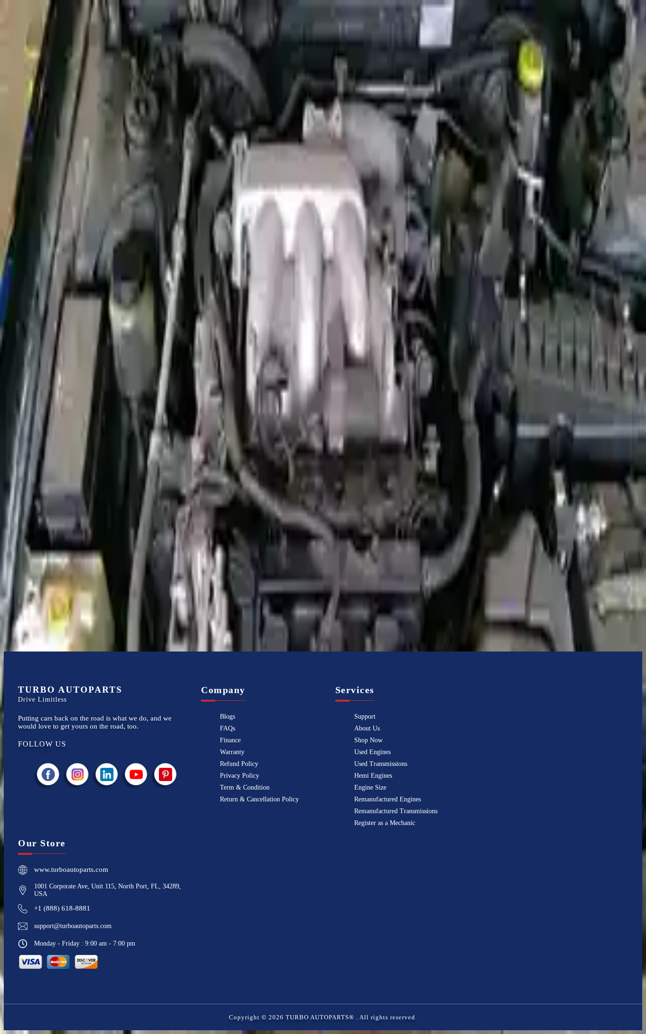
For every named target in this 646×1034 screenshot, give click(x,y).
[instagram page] (77, 774)
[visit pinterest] (165, 774)
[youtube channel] (136, 774)
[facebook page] (48, 774)
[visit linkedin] (106, 774)
